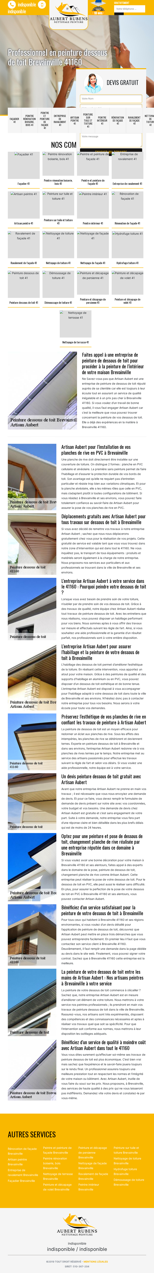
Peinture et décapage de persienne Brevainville (92, 1152)
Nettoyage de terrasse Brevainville (58, 1176)
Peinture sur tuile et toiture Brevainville (126, 1150)
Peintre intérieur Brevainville (88, 1187)
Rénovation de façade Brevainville (22, 1151)
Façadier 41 (14, 120)
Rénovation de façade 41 (117, 120)
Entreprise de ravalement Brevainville (23, 1172)
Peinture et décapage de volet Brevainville (57, 1187)
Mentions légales (96, 1261)
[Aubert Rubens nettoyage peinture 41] (77, 1224)
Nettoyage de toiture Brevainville (127, 1161)
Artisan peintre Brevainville (17, 1162)
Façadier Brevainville (21, 1180)
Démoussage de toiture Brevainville (129, 1182)
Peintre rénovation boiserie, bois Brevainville (55, 1163)
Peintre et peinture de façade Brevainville (57, 1150)
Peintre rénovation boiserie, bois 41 (29, 120)
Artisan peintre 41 (74, 120)
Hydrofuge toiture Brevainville (125, 1171)
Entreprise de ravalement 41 (60, 120)
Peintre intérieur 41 (102, 120)
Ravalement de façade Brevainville (93, 1176)
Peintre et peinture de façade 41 (45, 120)
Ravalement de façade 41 (134, 120)
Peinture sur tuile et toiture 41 (88, 120)
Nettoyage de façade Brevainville (92, 1165)
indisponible (26, 4)
